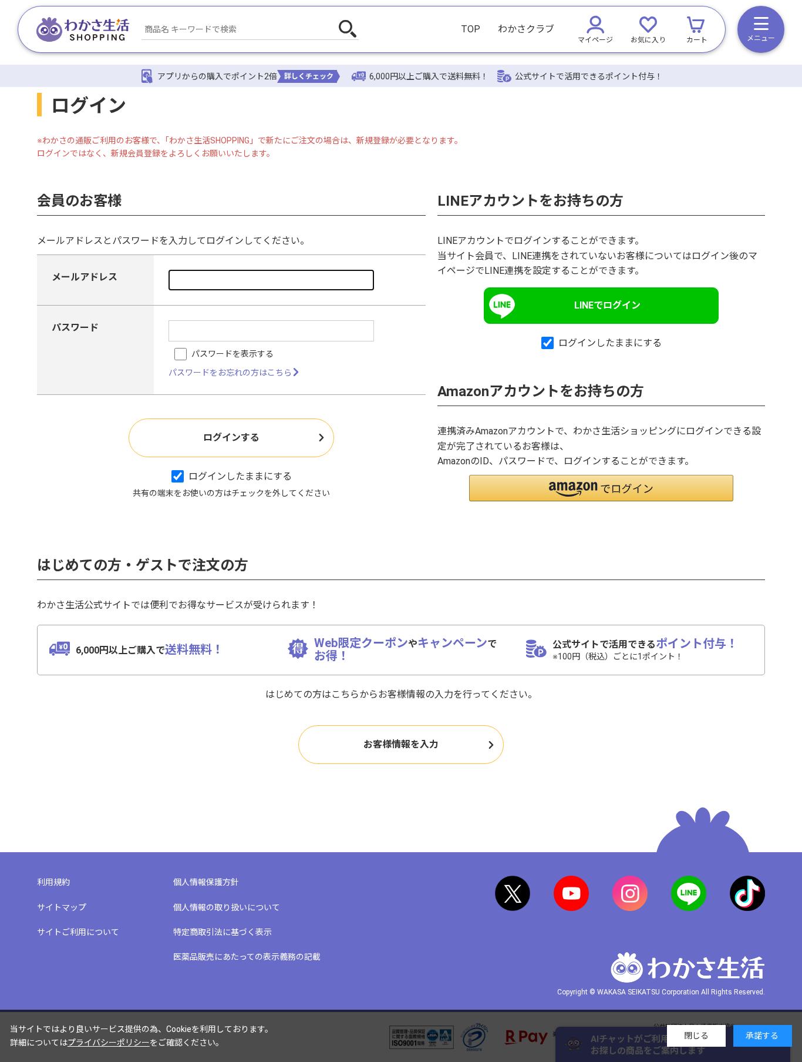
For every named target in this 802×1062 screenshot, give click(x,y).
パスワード (75, 327)
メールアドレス (84, 277)
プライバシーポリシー (109, 1042)
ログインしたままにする (240, 476)
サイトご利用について (78, 932)
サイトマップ (61, 907)
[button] (601, 488)
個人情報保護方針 (206, 882)
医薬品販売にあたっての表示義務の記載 (247, 957)
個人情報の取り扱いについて (226, 907)
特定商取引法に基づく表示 (222, 932)
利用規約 (53, 882)
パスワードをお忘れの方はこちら (230, 372)
